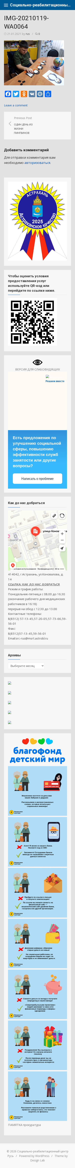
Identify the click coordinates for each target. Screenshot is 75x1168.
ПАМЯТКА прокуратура (24, 1125)
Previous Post (23, 125)
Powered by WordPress (34, 1156)
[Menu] (6, 5)
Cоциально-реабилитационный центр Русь (40, 5)
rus (28, 34)
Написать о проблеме (37, 478)
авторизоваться (37, 162)
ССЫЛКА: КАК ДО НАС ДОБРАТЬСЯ (34, 584)
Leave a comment (16, 105)
